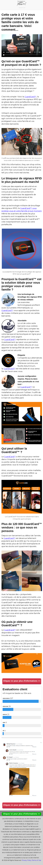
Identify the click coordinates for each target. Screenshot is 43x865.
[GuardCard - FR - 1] (22, 141)
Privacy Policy (27, 860)
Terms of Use (36, 860)
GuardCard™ (30, 97)
